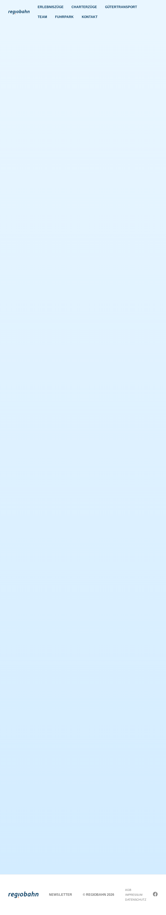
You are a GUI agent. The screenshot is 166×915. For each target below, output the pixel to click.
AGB (128, 890)
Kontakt (90, 17)
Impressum (133, 894)
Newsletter (60, 894)
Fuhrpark (64, 17)
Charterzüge (84, 7)
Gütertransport (121, 7)
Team (42, 17)
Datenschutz (135, 899)
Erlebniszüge (50, 7)
